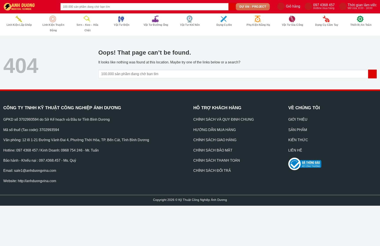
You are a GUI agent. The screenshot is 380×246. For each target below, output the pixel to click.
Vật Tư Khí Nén (190, 24)
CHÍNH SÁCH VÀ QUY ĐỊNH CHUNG (223, 119)
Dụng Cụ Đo (224, 24)
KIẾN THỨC (298, 140)
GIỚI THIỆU (297, 119)
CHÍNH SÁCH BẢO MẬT (212, 150)
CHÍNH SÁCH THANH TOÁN (216, 160)
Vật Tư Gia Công (292, 24)
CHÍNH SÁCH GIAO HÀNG (214, 140)
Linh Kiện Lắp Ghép (19, 24)
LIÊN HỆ (295, 150)
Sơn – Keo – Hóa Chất (88, 27)
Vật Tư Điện (121, 24)
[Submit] (232, 7)
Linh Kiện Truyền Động (53, 27)
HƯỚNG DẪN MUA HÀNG (214, 130)
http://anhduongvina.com (37, 181)
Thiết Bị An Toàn (360, 24)
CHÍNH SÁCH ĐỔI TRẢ (212, 170)
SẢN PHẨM (297, 130)
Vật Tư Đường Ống (156, 24)
